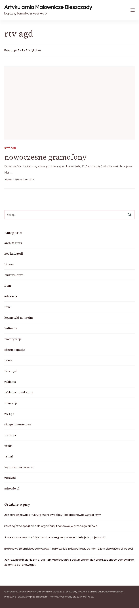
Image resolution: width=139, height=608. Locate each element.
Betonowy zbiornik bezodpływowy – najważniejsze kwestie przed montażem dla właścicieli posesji (68, 548)
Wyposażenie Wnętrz (19, 467)
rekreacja (11, 403)
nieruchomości (14, 350)
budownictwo (13, 275)
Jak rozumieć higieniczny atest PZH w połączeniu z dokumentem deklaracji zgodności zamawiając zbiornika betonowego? (69, 562)
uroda (8, 446)
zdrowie (10, 478)
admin (8, 179)
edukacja (10, 296)
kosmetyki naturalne (18, 318)
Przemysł (10, 371)
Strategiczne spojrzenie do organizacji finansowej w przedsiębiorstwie (50, 526)
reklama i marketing (18, 392)
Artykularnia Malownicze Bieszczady (48, 7)
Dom (7, 286)
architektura (13, 243)
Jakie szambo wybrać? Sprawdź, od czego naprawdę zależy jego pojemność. (55, 537)
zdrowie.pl (11, 488)
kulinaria (10, 328)
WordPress (86, 597)
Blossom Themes (47, 597)
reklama (10, 382)
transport (10, 435)
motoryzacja (13, 339)
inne (7, 307)
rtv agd (10, 148)
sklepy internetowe (17, 424)
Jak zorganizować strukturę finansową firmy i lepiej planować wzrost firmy (52, 514)
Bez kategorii (13, 254)
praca (8, 360)
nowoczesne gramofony (45, 157)
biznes (9, 264)
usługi (8, 456)
